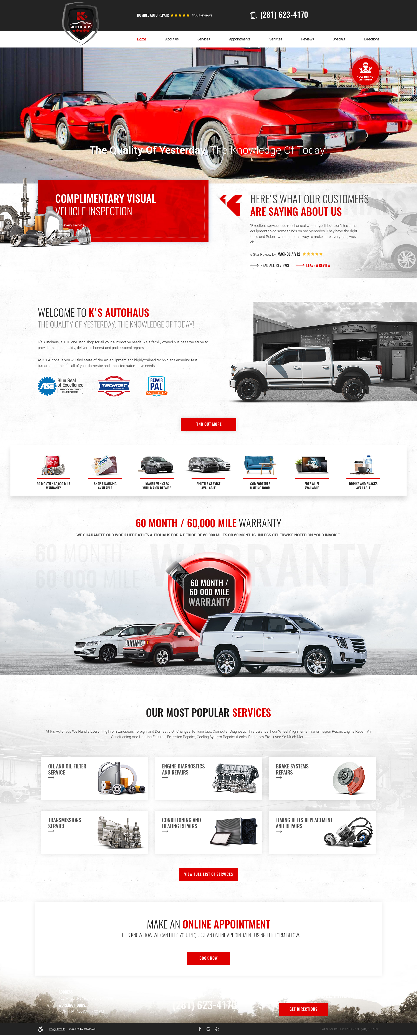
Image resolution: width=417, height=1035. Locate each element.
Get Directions (304, 1010)
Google (208, 1029)
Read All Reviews (274, 266)
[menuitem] (141, 39)
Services (203, 39)
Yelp (217, 1029)
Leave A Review (317, 266)
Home (141, 39)
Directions (371, 39)
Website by (82, 1028)
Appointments (239, 39)
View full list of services (208, 875)
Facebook (199, 1029)
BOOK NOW (208, 959)
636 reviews (202, 15)
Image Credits (57, 1029)
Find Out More (208, 425)
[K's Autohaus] (80, 24)
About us (172, 39)
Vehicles (275, 39)
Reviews (307, 39)
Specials (339, 39)
